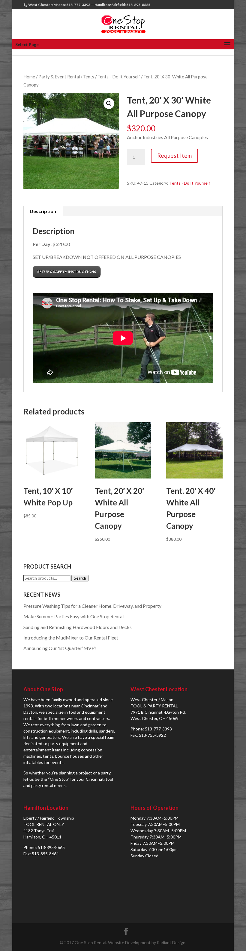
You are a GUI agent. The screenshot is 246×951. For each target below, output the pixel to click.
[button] (109, 103)
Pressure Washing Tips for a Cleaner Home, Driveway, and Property (92, 606)
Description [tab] (43, 211)
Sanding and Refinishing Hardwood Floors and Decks (77, 627)
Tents (88, 76)
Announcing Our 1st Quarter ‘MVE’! (60, 648)
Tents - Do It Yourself (119, 76)
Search (80, 578)
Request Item (174, 155)
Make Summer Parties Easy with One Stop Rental (73, 616)
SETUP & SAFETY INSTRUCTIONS (66, 271)
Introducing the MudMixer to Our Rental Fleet (70, 637)
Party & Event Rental (59, 76)
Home (29, 76)
